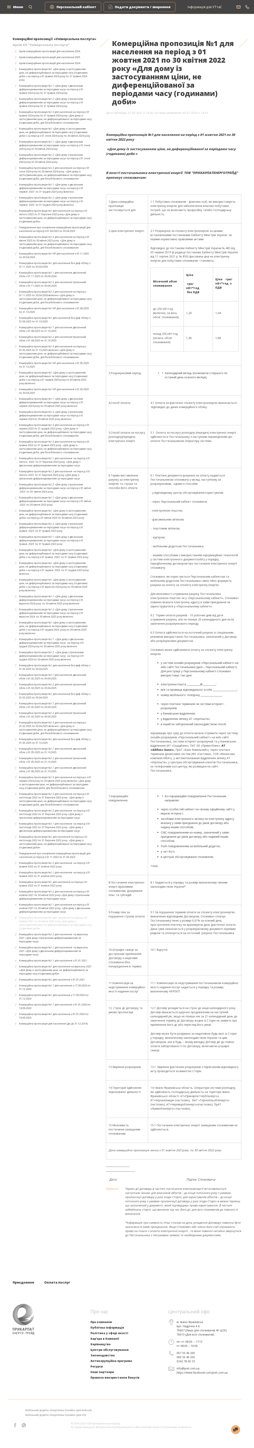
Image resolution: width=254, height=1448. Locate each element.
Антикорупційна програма (111, 1361)
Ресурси (96, 1366)
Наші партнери (102, 1372)
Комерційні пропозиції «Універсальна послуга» (54, 39)
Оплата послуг (57, 1282)
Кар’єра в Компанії (104, 1338)
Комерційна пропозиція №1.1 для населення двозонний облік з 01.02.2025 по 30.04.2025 (52, 676)
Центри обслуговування (109, 1350)
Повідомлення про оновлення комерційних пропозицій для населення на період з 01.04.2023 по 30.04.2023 (54, 229)
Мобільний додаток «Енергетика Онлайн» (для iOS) (55, 1415)
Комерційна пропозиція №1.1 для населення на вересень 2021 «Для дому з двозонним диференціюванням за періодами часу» (53, 951)
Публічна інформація (107, 1327)
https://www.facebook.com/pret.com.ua (202, 1372)
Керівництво (100, 1344)
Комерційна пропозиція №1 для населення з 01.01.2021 (52, 979)
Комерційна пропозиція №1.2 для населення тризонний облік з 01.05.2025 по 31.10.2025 (52, 760)
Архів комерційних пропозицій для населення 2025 (49, 57)
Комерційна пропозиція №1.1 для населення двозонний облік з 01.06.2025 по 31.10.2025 (52, 329)
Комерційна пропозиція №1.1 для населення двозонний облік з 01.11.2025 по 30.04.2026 (52, 274)
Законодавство (102, 1355)
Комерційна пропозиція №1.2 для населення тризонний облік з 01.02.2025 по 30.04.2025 (52, 686)
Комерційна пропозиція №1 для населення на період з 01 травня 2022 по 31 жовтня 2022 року (53, 883)
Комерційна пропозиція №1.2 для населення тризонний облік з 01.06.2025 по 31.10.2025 (52, 338)
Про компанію (101, 1322)
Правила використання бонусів (115, 1377)
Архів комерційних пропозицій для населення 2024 (49, 63)
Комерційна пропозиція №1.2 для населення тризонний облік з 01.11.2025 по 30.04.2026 (52, 283)
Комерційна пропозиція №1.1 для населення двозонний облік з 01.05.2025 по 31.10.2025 (52, 750)
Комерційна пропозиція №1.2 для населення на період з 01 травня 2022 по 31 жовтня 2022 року (54, 864)
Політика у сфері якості (109, 1333)
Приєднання (23, 1282)
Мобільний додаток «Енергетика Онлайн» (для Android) (58, 1410)
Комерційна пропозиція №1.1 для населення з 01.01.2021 (53, 960)
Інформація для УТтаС (205, 7)
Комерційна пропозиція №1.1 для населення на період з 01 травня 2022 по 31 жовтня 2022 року (54, 874)
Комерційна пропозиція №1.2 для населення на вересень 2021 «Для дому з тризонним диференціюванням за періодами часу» (53, 938)
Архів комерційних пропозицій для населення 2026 (49, 51)
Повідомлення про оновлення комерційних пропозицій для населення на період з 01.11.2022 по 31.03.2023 (54, 855)
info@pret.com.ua (188, 1368)
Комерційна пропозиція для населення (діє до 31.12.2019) (53, 1023)
